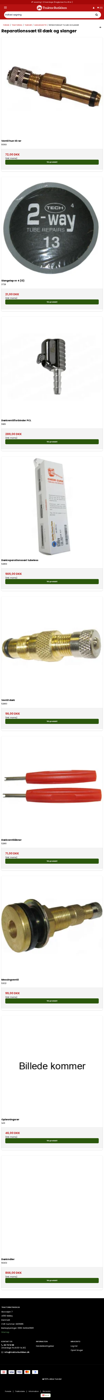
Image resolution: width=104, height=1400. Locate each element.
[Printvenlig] (100, 27)
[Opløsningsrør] (52, 1066)
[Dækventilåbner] (52, 786)
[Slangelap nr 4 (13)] (52, 227)
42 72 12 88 (9, 1345)
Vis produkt (52, 162)
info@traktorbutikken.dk (16, 1352)
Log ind (74, 1346)
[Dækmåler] (52, 1206)
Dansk (46, 1395)
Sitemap (5, 1332)
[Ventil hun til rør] (52, 87)
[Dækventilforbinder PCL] (52, 367)
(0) (101, 8)
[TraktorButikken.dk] (52, 8)
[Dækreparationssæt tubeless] (52, 507)
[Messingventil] (52, 926)
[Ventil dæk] (52, 646)
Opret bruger (77, 1350)
